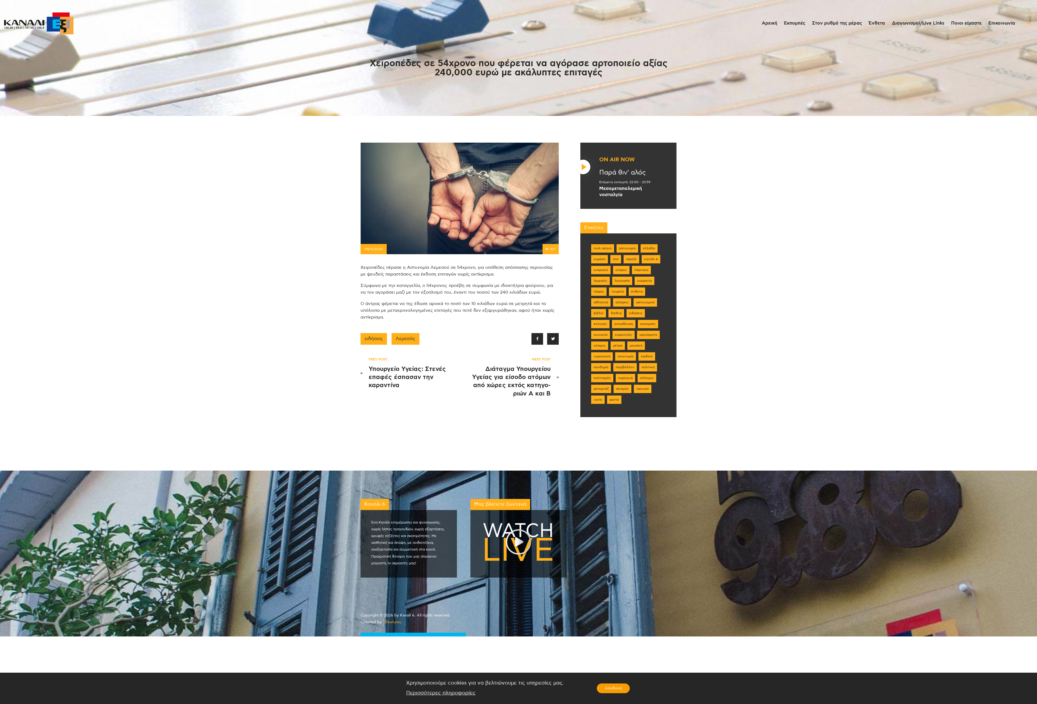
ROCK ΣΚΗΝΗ (603, 248)
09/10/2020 (374, 249)
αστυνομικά (645, 302)
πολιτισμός (602, 378)
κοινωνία (601, 334)
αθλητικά (601, 302)
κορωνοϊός (623, 334)
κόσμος (600, 345)
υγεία (598, 399)
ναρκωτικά (602, 356)
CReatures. (392, 622)
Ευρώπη (599, 259)
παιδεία (647, 356)
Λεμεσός (405, 339)
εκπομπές (648, 324)
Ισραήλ (631, 259)
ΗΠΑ (616, 259)
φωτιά (614, 399)
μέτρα (617, 345)
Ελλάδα (649, 248)
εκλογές (600, 324)
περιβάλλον (625, 367)
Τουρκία (617, 291)
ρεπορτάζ (601, 388)
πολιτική (648, 367)
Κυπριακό (601, 269)
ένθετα (637, 291)
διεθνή (616, 313)
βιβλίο (599, 313)
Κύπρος (621, 269)
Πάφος (599, 291)
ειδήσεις (374, 339)
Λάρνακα (641, 269)
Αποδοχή (613, 688)
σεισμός (622, 388)
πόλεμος (647, 378)
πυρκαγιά (625, 378)
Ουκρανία (644, 280)
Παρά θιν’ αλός (622, 172)
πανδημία (601, 367)
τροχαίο (642, 388)
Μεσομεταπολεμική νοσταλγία (620, 191)
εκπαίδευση (623, 324)
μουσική (636, 345)
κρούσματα (648, 334)
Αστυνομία (627, 248)
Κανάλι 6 (651, 259)
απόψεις (622, 302)
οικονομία (626, 356)
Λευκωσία (622, 280)
